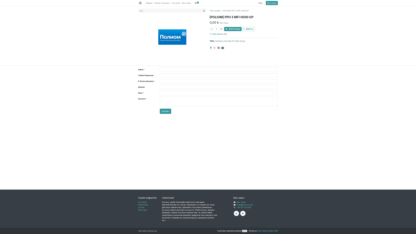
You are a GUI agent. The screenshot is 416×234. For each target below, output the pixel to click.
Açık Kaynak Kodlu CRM (268, 231)
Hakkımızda (143, 205)
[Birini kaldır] (212, 29)
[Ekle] (221, 29)
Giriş (260, 3)
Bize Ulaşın (271, 3)
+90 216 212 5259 (244, 207)
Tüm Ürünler (215, 11)
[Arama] (204, 11)
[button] (233, 29)
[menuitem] (149, 3)
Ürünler (141, 207)
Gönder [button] (165, 111)
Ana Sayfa (142, 202)
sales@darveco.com (245, 205)
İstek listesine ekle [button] (219, 34)
